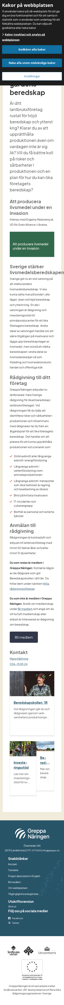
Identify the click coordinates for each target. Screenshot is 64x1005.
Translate (27, 870)
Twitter (15, 923)
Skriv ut (12, 906)
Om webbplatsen (18, 887)
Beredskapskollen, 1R (31, 702)
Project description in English (24, 876)
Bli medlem (25, 609)
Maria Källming (19, 658)
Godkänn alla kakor (32, 49)
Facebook (17, 918)
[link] (32, 703)
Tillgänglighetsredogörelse (23, 893)
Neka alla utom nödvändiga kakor (32, 63)
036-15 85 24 (18, 664)
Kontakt (12, 864)
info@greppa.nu (50, 850)
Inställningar (32, 76)
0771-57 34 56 (33, 850)
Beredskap (44, 763)
